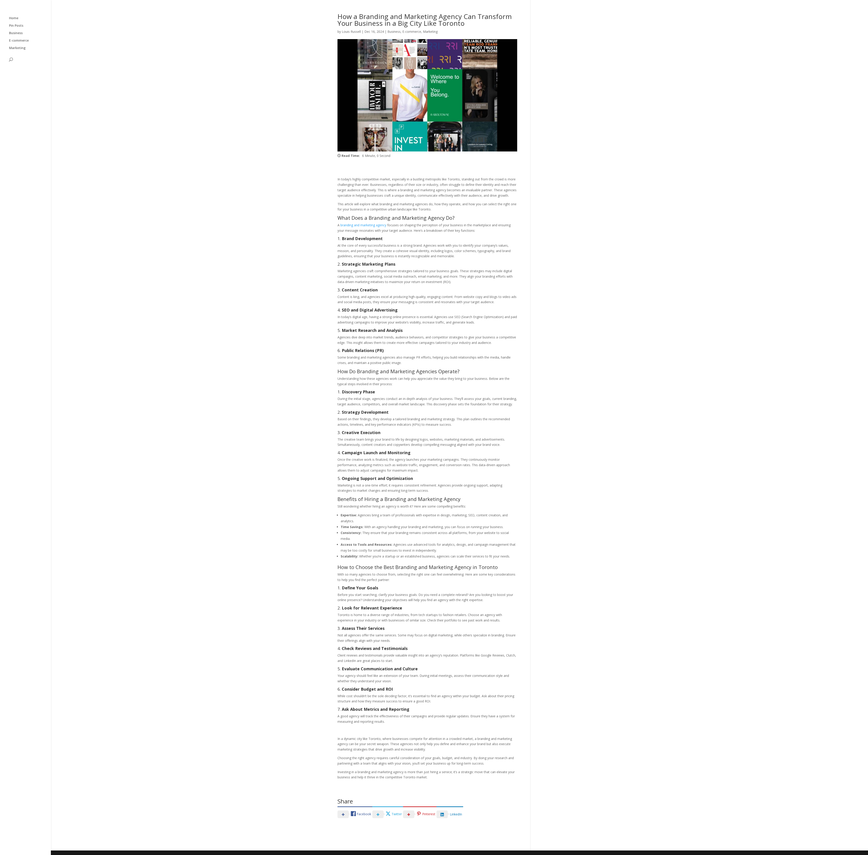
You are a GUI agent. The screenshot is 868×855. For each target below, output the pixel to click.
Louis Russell (351, 31)
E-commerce (19, 41)
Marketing (17, 48)
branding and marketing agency (363, 225)
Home (13, 18)
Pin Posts (16, 26)
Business (16, 33)
